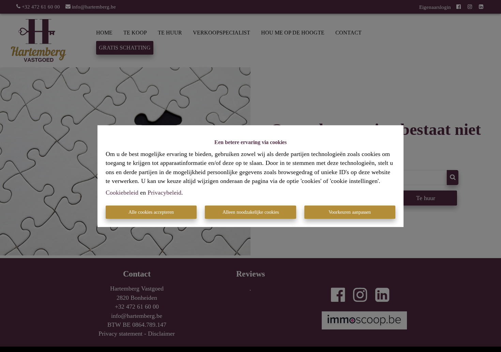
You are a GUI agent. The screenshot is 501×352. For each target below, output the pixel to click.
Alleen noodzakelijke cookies (251, 212)
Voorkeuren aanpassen (350, 212)
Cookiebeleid (122, 192)
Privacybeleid (164, 192)
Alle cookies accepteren (151, 212)
